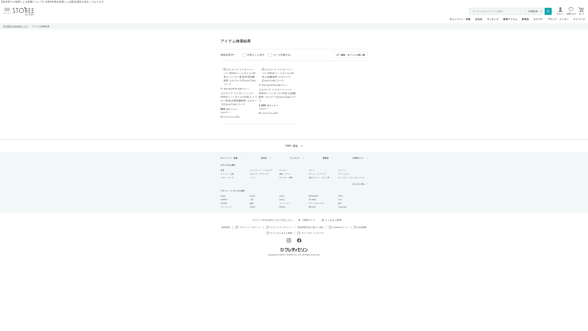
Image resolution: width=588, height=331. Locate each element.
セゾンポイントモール (312, 233)
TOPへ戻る (291, 146)
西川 (340, 203)
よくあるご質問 (333, 220)
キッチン (283, 170)
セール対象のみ (282, 54)
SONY (252, 207)
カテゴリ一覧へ (358, 184)
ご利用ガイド (357, 158)
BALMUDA (313, 196)
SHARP (224, 203)
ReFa (340, 196)
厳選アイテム (510, 19)
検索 (548, 11)
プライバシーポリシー (250, 227)
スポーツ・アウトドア (259, 174)
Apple (223, 196)
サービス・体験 (285, 178)
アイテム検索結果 (41, 26)
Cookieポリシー (341, 227)
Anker (282, 196)
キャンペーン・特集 (460, 19)
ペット (253, 178)
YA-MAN (312, 200)
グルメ (311, 170)
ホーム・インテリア (317, 174)
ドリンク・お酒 (227, 174)
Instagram (289, 240)
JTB (251, 200)
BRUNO (312, 207)
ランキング (493, 19)
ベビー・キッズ (227, 178)
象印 (252, 203)
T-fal (340, 200)
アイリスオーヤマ (316, 203)
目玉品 (478, 19)
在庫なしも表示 (255, 54)
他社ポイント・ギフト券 (319, 178)
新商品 (525, 19)
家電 (222, 170)
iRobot (282, 207)
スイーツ (342, 170)
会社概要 (362, 227)
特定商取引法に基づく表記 (310, 227)
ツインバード (285, 203)
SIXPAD (224, 200)
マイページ (579, 19)
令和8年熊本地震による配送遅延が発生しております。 (75, 1)
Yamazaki (342, 207)
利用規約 (225, 227)
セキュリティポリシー (281, 227)
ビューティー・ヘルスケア (261, 170)
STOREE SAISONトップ (15, 26)
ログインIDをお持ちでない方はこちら (273, 220)
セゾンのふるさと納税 (281, 233)
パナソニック (226, 207)
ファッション (343, 174)
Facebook (299, 240)
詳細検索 (533, 11)
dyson (252, 196)
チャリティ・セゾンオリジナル (351, 178)
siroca (282, 200)
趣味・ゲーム (285, 174)
